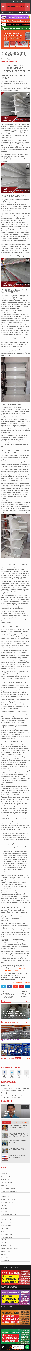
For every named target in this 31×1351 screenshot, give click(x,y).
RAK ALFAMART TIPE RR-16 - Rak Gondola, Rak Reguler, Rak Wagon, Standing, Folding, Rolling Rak (18, 1135)
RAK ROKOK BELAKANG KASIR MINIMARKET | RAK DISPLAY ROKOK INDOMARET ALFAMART (13, 1035)
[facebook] (25, 2)
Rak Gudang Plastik (7, 1223)
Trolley (4, 1254)
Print (9, 61)
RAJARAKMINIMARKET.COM (9, 971)
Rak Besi (4, 1211)
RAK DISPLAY (6, 1194)
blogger (23, 1058)
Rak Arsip (5, 1208)
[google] (17, 2)
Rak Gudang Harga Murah (13, 1040)
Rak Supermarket (25, 982)
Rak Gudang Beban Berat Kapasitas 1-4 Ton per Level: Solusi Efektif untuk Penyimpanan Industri (15, 1052)
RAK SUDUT (6, 1205)
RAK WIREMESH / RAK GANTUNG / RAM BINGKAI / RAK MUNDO (18, 1126)
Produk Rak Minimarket (12, 1022)
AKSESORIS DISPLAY (8, 1171)
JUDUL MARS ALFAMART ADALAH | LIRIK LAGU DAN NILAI (19, 1156)
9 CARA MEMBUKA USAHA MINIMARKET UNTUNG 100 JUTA (18, 1149)
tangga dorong (6, 1260)
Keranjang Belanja (7, 1182)
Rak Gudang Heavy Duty (9, 1214)
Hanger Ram (5, 1179)
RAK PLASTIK (6, 1197)
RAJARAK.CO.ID (21, 969)
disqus (28, 1058)
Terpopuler (7, 1122)
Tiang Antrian (6, 1251)
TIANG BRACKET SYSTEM (10, 1248)
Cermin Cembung (7, 1177)
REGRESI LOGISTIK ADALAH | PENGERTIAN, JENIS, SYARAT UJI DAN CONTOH (17, 13)
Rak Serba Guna (7, 1234)
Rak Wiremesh (6, 1243)
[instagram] (13, 2)
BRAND (4, 1174)
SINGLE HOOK (6, 1246)
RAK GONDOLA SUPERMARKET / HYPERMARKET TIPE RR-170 (15, 54)
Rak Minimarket (6, 1225)
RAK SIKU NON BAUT (8, 1202)
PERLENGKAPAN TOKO (9, 1188)
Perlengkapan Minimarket (9, 1191)
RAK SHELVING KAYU (8, 1200)
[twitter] (21, 2)
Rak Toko (5, 1240)
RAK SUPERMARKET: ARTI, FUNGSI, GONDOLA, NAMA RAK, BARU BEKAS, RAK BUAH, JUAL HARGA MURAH (14, 1012)
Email (14, 61)
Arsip (15, 1122)
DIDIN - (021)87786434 (9, 1111)
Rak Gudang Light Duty (8, 1217)
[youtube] (10, 2)
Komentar (24, 1122)
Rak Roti (4, 1231)
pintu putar (5, 1257)
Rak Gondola (16, 982)
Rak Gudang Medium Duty (9, 1220)
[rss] (6, 2)
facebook (17, 1058)
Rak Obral (5, 1228)
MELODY (4, 1185)
